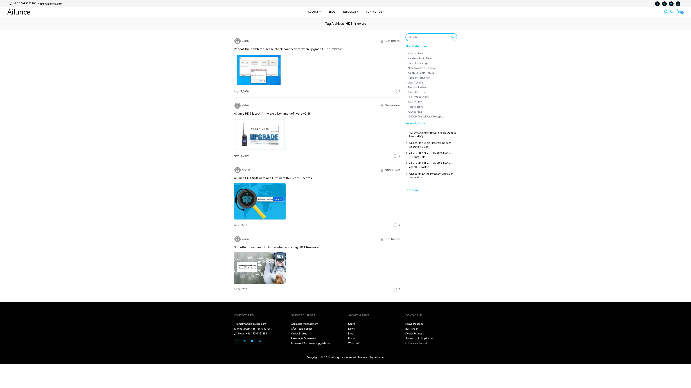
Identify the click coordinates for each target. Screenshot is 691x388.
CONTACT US (374, 11)
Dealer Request (414, 333)
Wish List (353, 343)
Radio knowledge (418, 63)
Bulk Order (411, 328)
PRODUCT (313, 11)
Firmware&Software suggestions (310, 343)
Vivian (245, 41)
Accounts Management (305, 323)
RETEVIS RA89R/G (418, 97)
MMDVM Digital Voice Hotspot (426, 116)
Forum (351, 338)
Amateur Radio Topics (421, 72)
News (351, 328)
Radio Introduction (419, 77)
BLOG (332, 11)
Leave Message (414, 323)
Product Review (417, 87)
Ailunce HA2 (415, 102)
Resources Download (303, 338)
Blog (351, 333)
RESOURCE (350, 11)
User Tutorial (391, 41)
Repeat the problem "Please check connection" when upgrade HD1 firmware (288, 49)
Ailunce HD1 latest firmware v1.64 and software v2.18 (272, 113)
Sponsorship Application (419, 338)
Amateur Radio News (420, 58)
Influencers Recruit (416, 343)
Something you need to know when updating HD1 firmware (276, 247)
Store (351, 323)
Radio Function (417, 92)
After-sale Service (302, 328)
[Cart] (679, 12)
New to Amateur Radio (421, 68)
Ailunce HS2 (415, 111)
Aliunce (245, 169)
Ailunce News (391, 105)
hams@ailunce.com (50, 3)
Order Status (299, 333)
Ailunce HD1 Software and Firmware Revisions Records (273, 178)
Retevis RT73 (415, 106)
